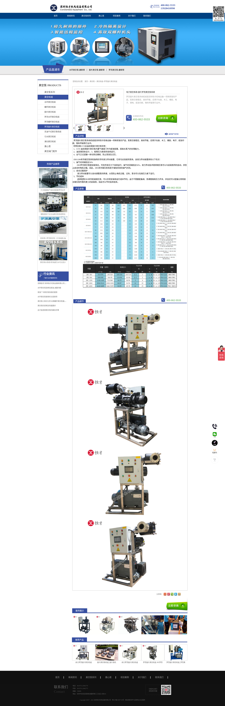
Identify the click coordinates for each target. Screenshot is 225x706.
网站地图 (127, 700)
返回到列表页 (172, 134)
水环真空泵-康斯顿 (77, 70)
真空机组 (100, 81)
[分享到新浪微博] (168, 594)
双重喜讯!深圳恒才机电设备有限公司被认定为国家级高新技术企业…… (63, 283)
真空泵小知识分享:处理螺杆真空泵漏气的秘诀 (54, 301)
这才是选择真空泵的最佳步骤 (48, 310)
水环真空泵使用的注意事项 (47, 297)
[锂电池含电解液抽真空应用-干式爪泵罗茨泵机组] (152, 616)
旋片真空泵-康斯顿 (97, 70)
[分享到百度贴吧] (165, 594)
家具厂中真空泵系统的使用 (47, 292)
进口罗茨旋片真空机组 (83, 662)
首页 (56, 16)
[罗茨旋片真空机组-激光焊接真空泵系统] (106, 616)
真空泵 (92, 81)
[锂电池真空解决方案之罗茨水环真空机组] (83, 616)
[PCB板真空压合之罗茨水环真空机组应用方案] (129, 616)
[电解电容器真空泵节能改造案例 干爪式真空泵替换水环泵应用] (175, 616)
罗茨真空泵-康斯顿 (116, 70)
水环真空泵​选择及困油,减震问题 (49, 288)
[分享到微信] (172, 594)
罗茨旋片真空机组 (110, 81)
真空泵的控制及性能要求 (47, 306)
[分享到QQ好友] (175, 594)
